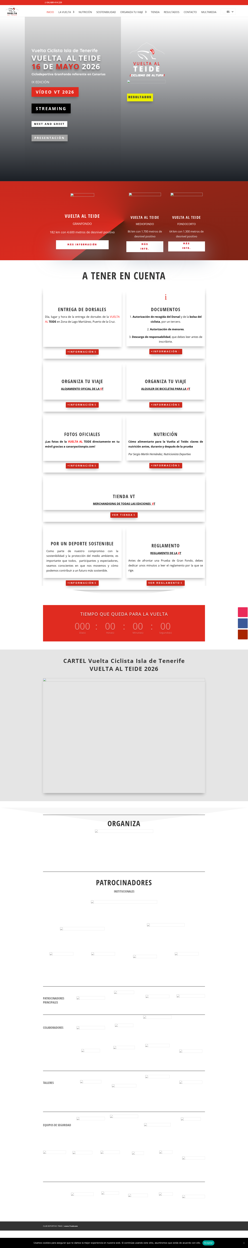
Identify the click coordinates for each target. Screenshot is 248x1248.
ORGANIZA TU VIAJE (131, 12)
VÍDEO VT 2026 (55, 92)
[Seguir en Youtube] (243, 634)
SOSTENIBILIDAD (106, 12)
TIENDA (155, 12)
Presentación (49, 138)
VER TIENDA (122, 515)
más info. (145, 246)
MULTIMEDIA (208, 12)
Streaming (51, 108)
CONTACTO (190, 12)
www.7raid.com (71, 1226)
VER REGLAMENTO (164, 583)
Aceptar (208, 1242)
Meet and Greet (49, 124)
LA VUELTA (64, 12)
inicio (50, 12)
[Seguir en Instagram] (243, 612)
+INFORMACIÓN (80, 351)
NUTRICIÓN (85, 12)
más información (82, 245)
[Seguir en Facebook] (243, 623)
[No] (243, 1243)
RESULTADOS (171, 12)
